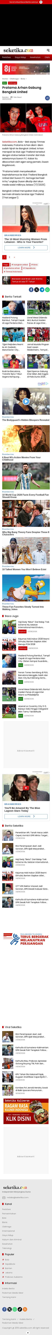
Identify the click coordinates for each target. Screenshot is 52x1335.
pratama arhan (13, 268)
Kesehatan (7, 1244)
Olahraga (12, 83)
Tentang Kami (9, 1297)
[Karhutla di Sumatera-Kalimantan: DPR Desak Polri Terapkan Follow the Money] (7, 902)
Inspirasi (22, 631)
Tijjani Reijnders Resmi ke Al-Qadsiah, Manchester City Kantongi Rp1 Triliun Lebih (12, 347)
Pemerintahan (9, 1213)
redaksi (5, 97)
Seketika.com (9, 141)
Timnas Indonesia (14, 271)
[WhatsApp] (47, 289)
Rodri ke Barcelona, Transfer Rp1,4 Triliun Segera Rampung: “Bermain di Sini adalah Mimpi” (13, 374)
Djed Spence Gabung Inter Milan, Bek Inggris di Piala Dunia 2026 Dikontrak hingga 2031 (37, 374)
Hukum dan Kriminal (11, 1239)
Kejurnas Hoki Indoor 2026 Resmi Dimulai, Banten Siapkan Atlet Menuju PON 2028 (33, 641)
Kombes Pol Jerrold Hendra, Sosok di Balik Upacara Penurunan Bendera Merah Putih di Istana (32, 1089)
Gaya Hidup (7, 1235)
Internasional (8, 1231)
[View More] (26, 1187)
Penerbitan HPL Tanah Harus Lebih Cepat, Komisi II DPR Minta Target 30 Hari (32, 834)
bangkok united (21, 264)
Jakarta (8, 1272)
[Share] (47, 98)
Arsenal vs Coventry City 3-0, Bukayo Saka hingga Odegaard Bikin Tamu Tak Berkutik (33, 709)
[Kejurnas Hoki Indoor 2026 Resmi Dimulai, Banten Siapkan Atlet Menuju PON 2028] (9, 644)
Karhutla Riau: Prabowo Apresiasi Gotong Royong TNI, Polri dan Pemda (31, 1062)
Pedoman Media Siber (12, 1292)
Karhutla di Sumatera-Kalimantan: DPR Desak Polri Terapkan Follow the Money (32, 901)
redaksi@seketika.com (18, 1197)
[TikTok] (20, 1309)
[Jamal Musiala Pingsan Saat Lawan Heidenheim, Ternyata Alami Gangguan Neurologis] (38, 334)
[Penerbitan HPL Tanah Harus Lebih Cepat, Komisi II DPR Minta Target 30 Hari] (7, 835)
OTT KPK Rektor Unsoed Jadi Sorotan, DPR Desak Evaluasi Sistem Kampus (33, 887)
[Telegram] (42, 289)
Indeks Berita (8, 1288)
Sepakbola (30, 268)
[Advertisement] (26, 21)
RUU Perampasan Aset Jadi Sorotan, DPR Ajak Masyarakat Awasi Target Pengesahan (30, 847)
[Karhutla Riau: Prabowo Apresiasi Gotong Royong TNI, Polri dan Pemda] (7, 1063)
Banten (8, 1268)
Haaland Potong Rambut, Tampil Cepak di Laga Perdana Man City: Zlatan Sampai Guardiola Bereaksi (13, 320)
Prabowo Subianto (14, 1277)
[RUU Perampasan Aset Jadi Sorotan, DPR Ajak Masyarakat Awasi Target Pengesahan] (7, 848)
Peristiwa (6, 1209)
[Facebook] (31, 289)
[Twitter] (36, 289)
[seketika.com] (18, 50)
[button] (48, 50)
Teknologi (7, 1248)
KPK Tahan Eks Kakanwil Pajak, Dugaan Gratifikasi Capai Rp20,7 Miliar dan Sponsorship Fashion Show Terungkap (31, 1075)
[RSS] (25, 1309)
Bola (4, 83)
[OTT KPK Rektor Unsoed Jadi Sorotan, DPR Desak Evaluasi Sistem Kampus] (7, 888)
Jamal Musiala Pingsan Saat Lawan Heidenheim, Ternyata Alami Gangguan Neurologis (38, 347)
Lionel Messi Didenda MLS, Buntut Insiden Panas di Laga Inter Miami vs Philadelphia (37, 320)
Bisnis (4, 1222)
